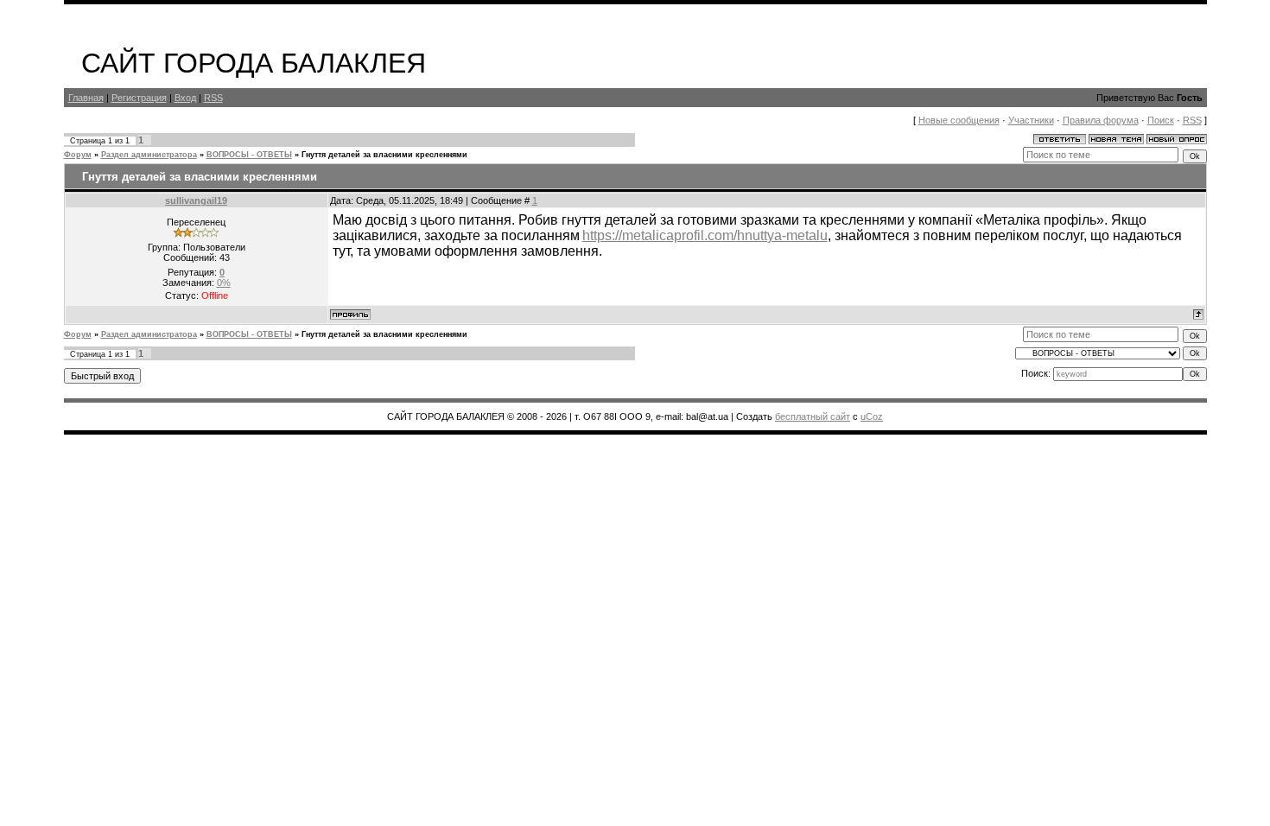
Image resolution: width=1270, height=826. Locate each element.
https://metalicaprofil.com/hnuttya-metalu (705, 235)
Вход (185, 97)
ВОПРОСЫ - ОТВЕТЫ (249, 154)
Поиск (1160, 120)
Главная (86, 97)
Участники (1031, 120)
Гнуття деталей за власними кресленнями (384, 154)
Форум (78, 154)
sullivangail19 (196, 200)
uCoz (871, 416)
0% (224, 282)
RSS (213, 97)
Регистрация (139, 97)
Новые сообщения (959, 120)
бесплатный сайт (812, 416)
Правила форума (1101, 120)
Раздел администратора (149, 154)
